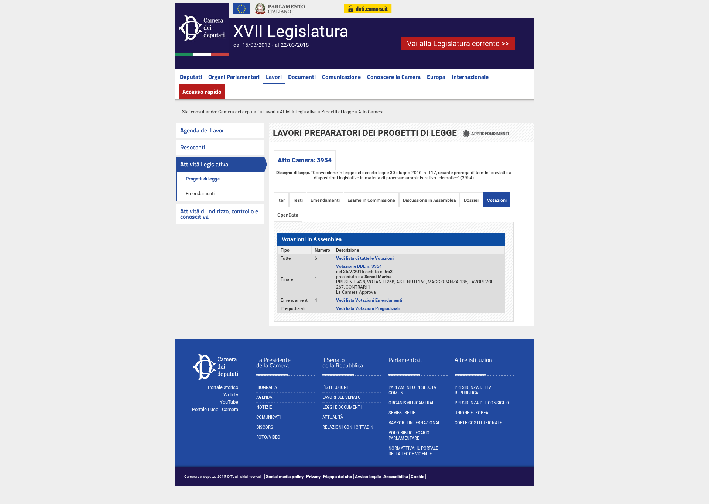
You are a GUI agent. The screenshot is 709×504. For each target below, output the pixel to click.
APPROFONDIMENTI (490, 133)
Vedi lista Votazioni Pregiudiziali (368, 308)
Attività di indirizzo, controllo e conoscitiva (219, 214)
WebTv (230, 394)
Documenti (302, 76)
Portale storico (223, 387)
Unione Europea (471, 412)
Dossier (471, 200)
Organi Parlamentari (234, 76)
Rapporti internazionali (414, 422)
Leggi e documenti (342, 407)
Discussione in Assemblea (429, 200)
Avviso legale (368, 476)
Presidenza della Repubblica (473, 390)
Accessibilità (395, 476)
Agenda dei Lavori (203, 130)
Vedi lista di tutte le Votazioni (365, 258)
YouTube (229, 402)
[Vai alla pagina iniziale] (202, 55)
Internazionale (470, 76)
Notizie (264, 407)
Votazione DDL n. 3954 (359, 266)
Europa (436, 76)
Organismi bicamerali (411, 402)
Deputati (191, 76)
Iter (281, 200)
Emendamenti (200, 193)
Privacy (313, 476)
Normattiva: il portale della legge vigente (413, 450)
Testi (298, 200)
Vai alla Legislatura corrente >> (458, 43)
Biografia (266, 387)
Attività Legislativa (298, 111)
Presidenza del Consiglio (482, 402)
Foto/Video (268, 437)
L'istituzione (335, 387)
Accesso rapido (202, 91)
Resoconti (192, 147)
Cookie (417, 476)
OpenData (287, 214)
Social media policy (285, 476)
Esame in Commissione (371, 200)
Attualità (332, 417)
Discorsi (265, 427)
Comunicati (268, 417)
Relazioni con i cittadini (348, 427)
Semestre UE (401, 412)
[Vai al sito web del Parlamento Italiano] (280, 16)
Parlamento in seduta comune (412, 390)
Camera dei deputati (238, 111)
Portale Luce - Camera (215, 409)
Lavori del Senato (341, 397)
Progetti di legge (337, 111)
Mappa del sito (337, 476)
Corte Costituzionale (478, 422)
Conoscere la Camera (394, 76)
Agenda (264, 397)
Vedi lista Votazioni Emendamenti (369, 300)
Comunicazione (341, 76)
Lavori (274, 76)
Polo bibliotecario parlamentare (408, 435)
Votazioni (497, 200)
